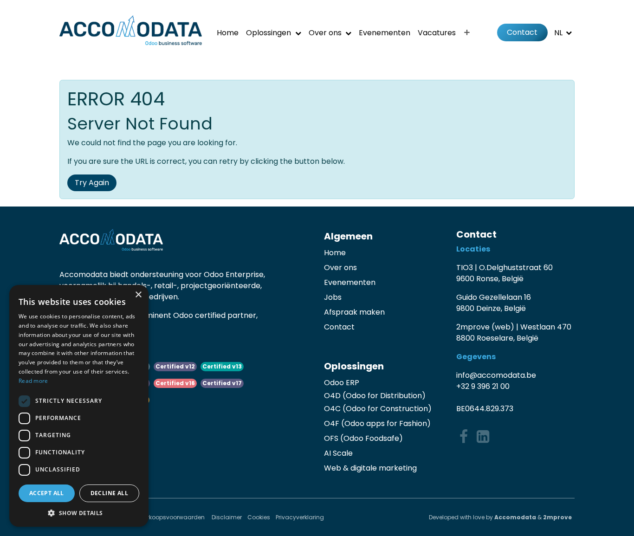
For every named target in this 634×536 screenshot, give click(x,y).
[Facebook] (464, 436)
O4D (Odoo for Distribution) (375, 395)
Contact (522, 32)
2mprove (557, 517)
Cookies (258, 517)
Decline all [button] (109, 493)
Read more (33, 381)
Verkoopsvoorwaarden (173, 517)
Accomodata (515, 517)
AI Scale (338, 453)
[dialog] (79, 406)
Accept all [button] (46, 493)
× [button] (138, 294)
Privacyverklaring (300, 517)
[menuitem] (227, 32)
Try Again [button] (92, 182)
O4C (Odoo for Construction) (378, 408)
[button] (79, 512)
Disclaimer (227, 517)
